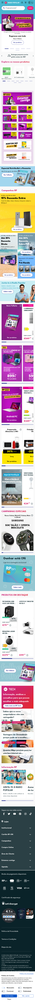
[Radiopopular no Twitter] (9, 814)
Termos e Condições (9, 939)
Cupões (30, 8)
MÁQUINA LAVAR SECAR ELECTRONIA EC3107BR (8, 632)
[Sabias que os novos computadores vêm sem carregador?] (17, 720)
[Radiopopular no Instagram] (25, 814)
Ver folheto (8, 175)
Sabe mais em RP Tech (13, 706)
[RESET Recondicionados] (6, 71)
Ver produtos (17, 229)
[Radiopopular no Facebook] (4, 814)
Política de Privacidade (10, 931)
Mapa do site (6, 947)
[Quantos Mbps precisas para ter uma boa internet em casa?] (17, 755)
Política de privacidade (27, 974)
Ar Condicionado (19, 77)
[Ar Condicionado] (19, 71)
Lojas (6, 822)
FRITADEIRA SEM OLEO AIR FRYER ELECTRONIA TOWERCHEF (8, 603)
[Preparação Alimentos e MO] (12, 442)
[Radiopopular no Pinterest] (20, 814)
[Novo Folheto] (12, 318)
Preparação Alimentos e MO (11, 430)
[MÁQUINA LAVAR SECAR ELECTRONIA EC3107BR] (9, 642)
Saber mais (8, 291)
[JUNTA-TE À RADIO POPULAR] (14, 777)
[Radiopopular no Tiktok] (31, 814)
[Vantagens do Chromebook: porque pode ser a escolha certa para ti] (17, 740)
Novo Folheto (11, 306)
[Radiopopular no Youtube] (14, 814)
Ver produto (11, 379)
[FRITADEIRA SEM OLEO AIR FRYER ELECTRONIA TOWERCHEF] (9, 612)
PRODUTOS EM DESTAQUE (15, 595)
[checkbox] (3, 988)
